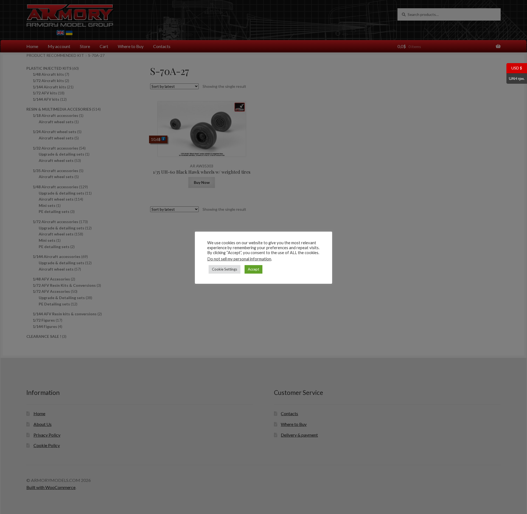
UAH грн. (515, 77)
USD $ (514, 67)
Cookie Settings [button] (224, 269)
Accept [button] (253, 269)
